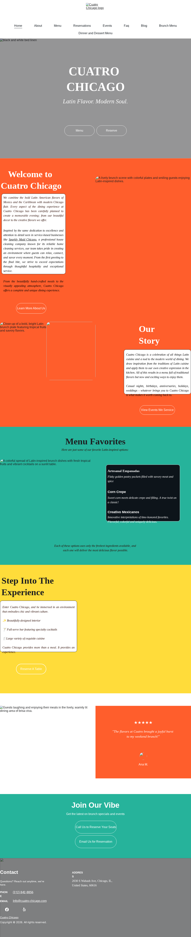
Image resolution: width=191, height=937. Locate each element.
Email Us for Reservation (95, 841)
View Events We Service (157, 410)
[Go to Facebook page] (8, 909)
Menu (57, 25)
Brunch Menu (168, 25)
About (38, 25)
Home (18, 25)
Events (107, 25)
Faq (126, 25)
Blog (144, 25)
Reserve (111, 130)
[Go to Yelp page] (24, 909)
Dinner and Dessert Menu (95, 33)
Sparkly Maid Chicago (22, 239)
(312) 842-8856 (23, 892)
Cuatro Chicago (9, 917)
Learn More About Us (31, 308)
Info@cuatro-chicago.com (30, 900)
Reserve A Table (31, 669)
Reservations (82, 25)
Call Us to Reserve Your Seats (96, 827)
